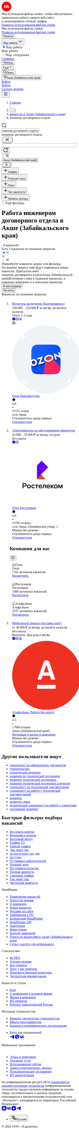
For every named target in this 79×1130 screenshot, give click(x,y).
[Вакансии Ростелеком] (43, 475)
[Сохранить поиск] (6, 150)
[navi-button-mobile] (6, 94)
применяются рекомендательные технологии (35, 1083)
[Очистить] (7, 140)
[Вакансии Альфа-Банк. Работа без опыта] (43, 675)
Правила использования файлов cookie (28, 32)
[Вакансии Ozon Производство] (43, 359)
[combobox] (20, 131)
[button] (6, 81)
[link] (8, 72)
